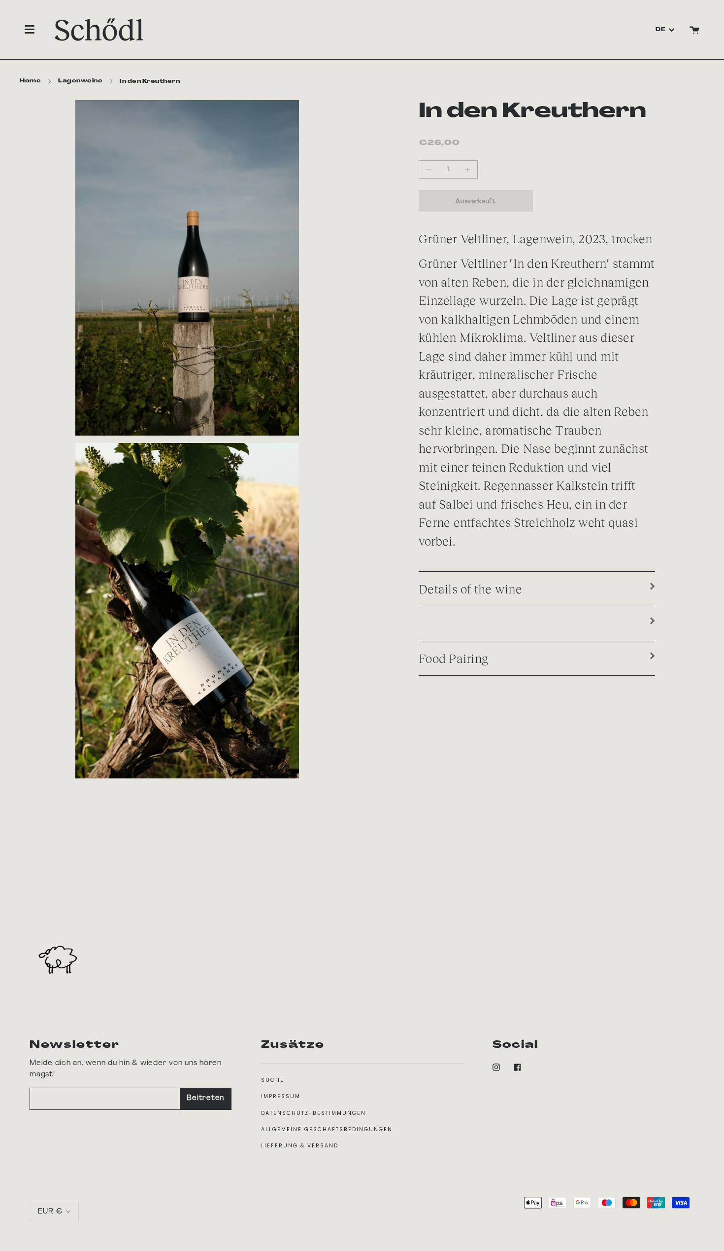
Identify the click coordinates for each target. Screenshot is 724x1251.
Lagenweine (80, 81)
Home (30, 81)
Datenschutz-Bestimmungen (313, 1113)
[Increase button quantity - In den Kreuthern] (466, 169)
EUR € (50, 1211)
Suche (272, 1080)
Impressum (280, 1096)
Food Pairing (453, 658)
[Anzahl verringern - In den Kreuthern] (430, 169)
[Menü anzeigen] (29, 30)
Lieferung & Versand (299, 1145)
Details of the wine (470, 588)
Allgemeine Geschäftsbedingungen (327, 1129)
